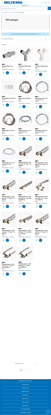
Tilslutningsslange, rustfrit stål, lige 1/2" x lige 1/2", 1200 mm (41, 164)
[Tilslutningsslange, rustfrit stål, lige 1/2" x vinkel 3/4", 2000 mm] (25, 252)
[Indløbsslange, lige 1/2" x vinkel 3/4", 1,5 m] (9, 151)
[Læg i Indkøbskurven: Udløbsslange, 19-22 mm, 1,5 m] (7, 138)
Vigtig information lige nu (25, 381)
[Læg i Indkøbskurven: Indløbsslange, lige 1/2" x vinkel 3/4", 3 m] (24, 138)
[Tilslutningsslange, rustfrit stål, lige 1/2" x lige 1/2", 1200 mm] (42, 151)
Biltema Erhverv (25, 391)
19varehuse (11, 69)
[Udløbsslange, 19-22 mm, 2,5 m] (25, 87)
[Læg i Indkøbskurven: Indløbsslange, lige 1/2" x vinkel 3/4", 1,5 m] (7, 171)
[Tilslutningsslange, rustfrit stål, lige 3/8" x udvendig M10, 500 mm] (25, 185)
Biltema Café (25, 388)
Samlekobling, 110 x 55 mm (9, 98)
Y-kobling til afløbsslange (25, 66)
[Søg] (49, 8)
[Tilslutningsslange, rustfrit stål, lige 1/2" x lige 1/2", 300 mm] (42, 219)
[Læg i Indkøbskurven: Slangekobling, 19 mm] (7, 72)
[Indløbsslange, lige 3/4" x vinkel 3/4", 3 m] (42, 87)
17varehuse (11, 236)
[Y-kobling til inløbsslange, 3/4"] (42, 54)
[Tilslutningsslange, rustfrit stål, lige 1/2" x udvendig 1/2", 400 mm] (25, 219)
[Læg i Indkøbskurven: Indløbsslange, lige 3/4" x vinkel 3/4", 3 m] (40, 106)
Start (2, 12)
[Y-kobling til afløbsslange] (25, 54)
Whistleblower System (25, 412)
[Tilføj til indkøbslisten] (3, 72)
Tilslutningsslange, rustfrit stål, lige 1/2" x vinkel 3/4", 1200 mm (8, 265)
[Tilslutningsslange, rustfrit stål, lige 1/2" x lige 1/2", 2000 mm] (25, 151)
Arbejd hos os (25, 398)
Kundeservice (25, 384)
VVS (9, 12)
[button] (25, 5)
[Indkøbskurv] (48, 2)
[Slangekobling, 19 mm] (9, 54)
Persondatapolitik (25, 409)
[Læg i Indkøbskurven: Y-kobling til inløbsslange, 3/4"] (40, 74)
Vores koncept (25, 402)
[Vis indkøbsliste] (45, 2)
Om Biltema (25, 395)
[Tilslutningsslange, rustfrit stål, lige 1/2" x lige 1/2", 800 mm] (9, 185)
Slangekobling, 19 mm (7, 66)
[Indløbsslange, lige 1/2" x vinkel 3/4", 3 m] (25, 119)
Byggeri (6, 12)
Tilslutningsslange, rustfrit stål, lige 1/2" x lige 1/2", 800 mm (8, 198)
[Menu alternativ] (2, 2)
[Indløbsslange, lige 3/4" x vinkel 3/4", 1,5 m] (42, 119)
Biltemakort (25, 405)
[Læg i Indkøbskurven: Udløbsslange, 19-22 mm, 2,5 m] (24, 106)
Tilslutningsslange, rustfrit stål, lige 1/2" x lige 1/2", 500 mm (8, 232)
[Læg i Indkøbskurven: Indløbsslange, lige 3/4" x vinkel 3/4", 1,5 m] (40, 138)
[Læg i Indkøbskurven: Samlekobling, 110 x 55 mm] (7, 105)
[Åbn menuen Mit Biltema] (42, 2)
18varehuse (44, 103)
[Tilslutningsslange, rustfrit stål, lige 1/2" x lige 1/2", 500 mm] (9, 219)
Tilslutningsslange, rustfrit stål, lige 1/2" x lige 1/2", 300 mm (41, 232)
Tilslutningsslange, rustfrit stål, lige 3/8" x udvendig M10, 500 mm (25, 198)
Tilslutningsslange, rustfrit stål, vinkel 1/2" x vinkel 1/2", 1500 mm (41, 198)
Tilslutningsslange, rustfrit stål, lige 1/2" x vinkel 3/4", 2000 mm (25, 265)
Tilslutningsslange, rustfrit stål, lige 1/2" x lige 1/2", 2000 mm (25, 164)
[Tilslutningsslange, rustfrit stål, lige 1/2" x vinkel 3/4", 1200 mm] (9, 252)
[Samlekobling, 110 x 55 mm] (9, 87)
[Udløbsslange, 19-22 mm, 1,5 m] (9, 119)
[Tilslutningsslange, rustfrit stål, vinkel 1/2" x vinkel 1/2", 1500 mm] (42, 185)
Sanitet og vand (15, 12)
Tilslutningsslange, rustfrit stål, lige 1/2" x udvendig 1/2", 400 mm (25, 232)
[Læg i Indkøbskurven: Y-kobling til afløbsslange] (24, 72)
